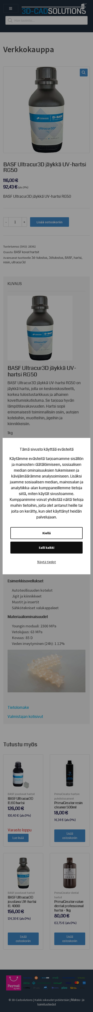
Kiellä (46, 533)
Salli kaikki (46, 548)
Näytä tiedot (46, 562)
